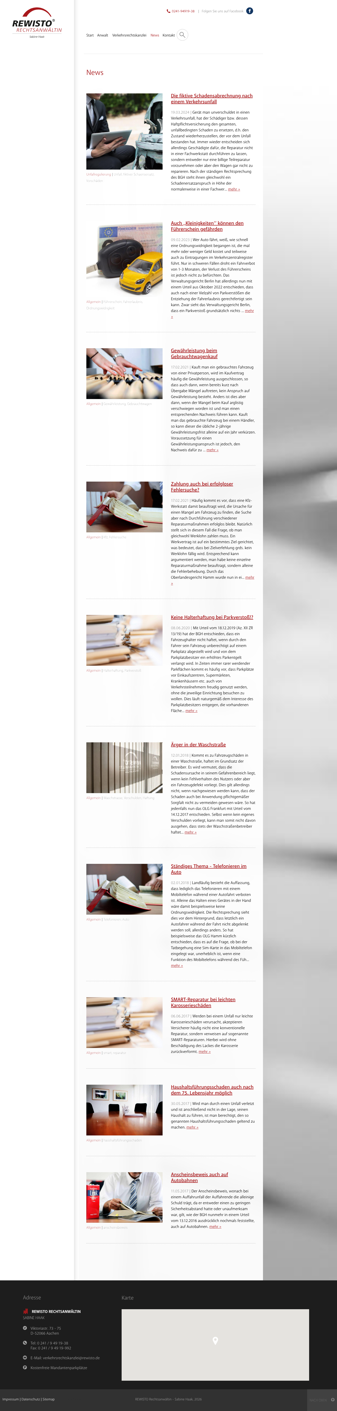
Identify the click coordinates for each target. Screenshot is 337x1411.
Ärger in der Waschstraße (198, 745)
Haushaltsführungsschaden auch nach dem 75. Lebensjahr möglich (212, 1090)
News (154, 35)
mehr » (234, 189)
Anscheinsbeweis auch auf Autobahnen (199, 1177)
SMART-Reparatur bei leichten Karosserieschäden (203, 1002)
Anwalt (102, 35)
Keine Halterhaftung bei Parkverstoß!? (212, 617)
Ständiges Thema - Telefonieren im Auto (208, 869)
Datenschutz (30, 1399)
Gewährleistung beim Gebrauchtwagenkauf (194, 354)
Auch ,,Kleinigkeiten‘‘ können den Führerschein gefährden (207, 226)
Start (90, 35)
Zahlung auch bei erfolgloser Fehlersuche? (202, 487)
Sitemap (49, 1399)
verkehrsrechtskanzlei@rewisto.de (71, 1358)
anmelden (75, 1399)
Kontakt (169, 35)
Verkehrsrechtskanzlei (129, 35)
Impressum (10, 1399)
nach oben (320, 1400)
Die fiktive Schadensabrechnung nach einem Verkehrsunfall (212, 99)
